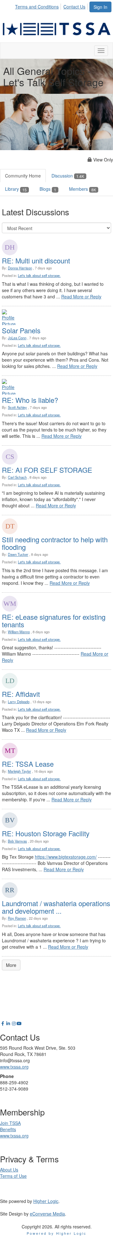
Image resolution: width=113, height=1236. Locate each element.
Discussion (67, 175)
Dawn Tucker (18, 554)
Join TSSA (10, 1123)
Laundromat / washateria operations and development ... (56, 907)
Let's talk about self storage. (39, 275)
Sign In (100, 7)
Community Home (23, 175)
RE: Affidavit (21, 694)
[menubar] (51, 6)
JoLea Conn (17, 337)
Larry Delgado (19, 701)
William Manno (19, 631)
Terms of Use (13, 1176)
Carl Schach (17, 477)
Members (82, 189)
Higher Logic (45, 1201)
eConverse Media (47, 1214)
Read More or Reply (81, 296)
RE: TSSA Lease (28, 764)
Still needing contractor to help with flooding (55, 543)
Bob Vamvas (17, 841)
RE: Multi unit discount (36, 260)
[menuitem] (38, 6)
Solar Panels (21, 330)
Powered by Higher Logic (57, 1233)
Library (16, 189)
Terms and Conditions (37, 6)
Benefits (8, 1129)
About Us (9, 1169)
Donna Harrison (20, 267)
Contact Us (74, 6)
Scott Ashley (17, 407)
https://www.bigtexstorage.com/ (66, 857)
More (11, 965)
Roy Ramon (17, 918)
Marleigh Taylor (19, 771)
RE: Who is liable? (30, 400)
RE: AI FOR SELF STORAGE (47, 470)
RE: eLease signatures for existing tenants (53, 620)
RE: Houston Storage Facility (45, 833)
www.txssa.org (14, 1067)
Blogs (48, 189)
